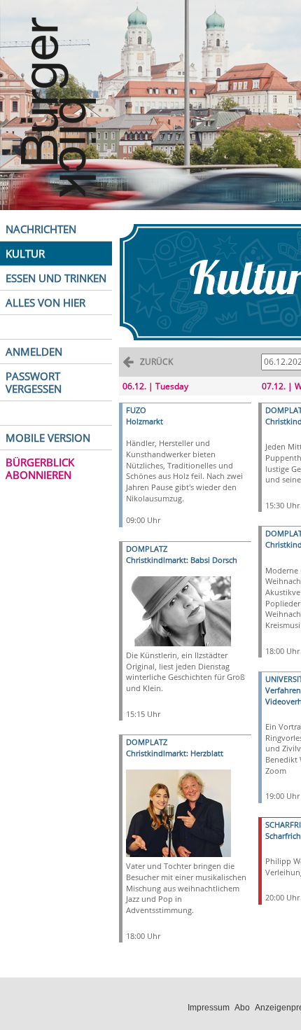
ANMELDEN (34, 352)
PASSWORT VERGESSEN (34, 382)
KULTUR (25, 253)
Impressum (209, 1007)
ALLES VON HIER (45, 302)
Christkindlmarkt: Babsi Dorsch (181, 560)
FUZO (136, 410)
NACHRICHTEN (41, 229)
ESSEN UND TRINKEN (56, 278)
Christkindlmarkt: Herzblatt (174, 753)
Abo (242, 1007)
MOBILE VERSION (48, 438)
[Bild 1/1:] (178, 610)
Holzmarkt (144, 421)
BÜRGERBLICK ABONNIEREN (40, 468)
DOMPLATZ (146, 548)
